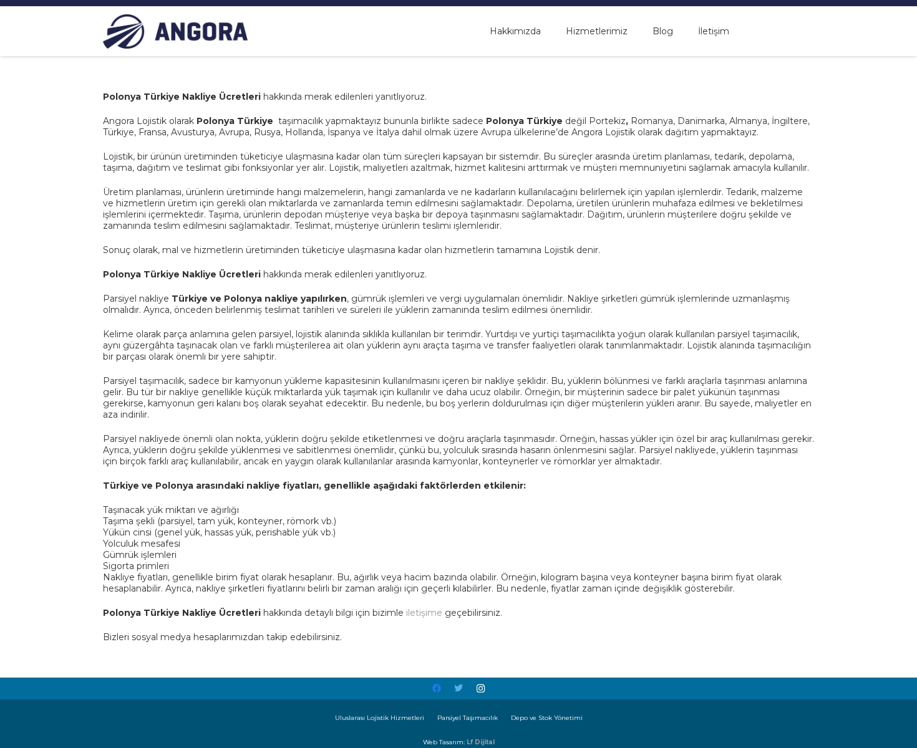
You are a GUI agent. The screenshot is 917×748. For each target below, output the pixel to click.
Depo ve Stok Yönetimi (547, 718)
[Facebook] (437, 688)
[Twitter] (459, 688)
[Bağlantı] (175, 31)
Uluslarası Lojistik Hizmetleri (379, 718)
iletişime (424, 612)
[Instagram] (481, 688)
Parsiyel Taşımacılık (467, 718)
